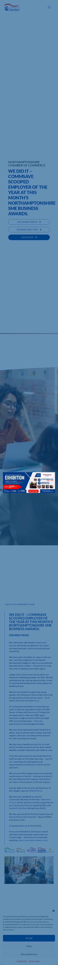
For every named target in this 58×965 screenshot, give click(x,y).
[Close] (50, 476)
